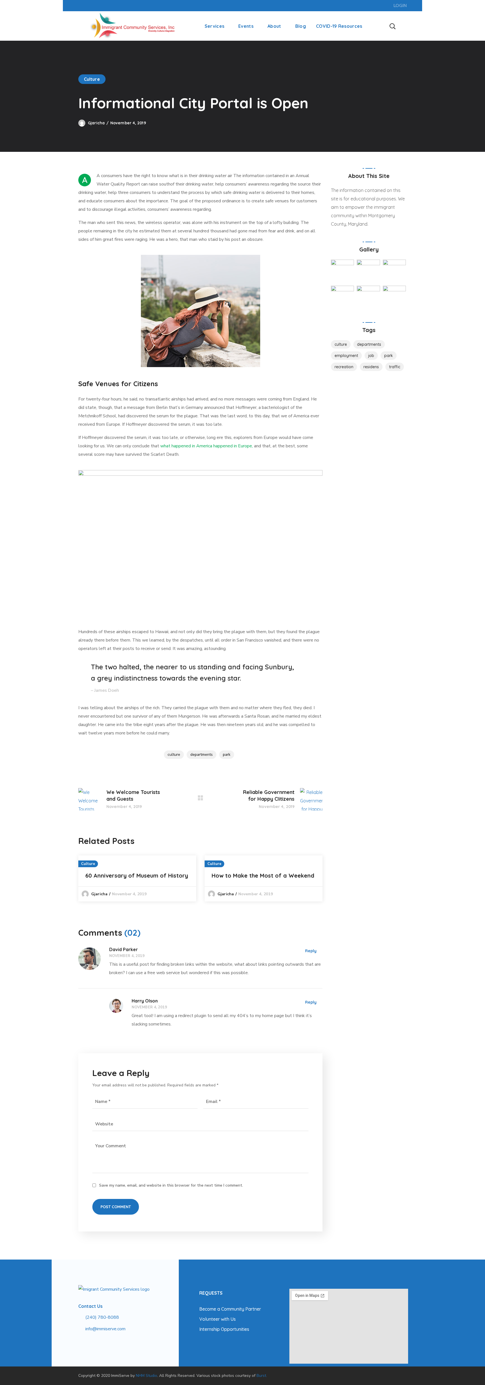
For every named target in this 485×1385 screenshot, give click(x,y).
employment (346, 355)
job (371, 355)
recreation (344, 366)
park (226, 754)
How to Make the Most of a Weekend (263, 875)
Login (400, 6)
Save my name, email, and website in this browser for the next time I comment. (171, 1185)
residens (371, 366)
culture (174, 754)
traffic (394, 366)
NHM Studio (146, 1375)
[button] (392, 26)
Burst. (262, 1375)
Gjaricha (96, 122)
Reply (311, 950)
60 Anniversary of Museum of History (136, 875)
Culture (92, 79)
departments (201, 754)
